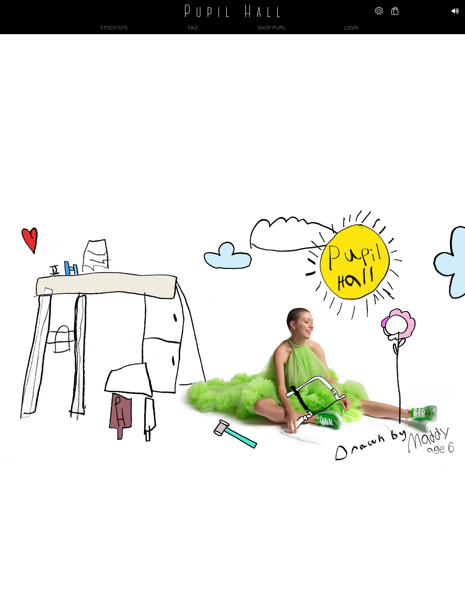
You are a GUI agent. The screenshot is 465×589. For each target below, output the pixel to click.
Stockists (113, 27)
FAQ (192, 27)
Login (351, 27)
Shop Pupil (272, 27)
